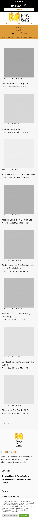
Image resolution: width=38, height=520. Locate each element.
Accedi (19, 9)
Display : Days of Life (12, 129)
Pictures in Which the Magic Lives (18, 174)
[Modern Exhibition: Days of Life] (19, 199)
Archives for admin (17, 37)
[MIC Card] (19, 17)
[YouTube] (22, 1)
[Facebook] (15, 1)
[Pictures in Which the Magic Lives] (19, 153)
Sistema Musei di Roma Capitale (15, 476)
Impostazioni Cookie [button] (10, 515)
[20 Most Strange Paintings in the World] (19, 341)
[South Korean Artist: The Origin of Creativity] (19, 293)
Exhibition (17, 78)
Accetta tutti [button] (24, 515)
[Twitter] (18, 1)
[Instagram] (20, 1)
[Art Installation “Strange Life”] (19, 62)
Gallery (16, 357)
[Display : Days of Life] (19, 108)
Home (3, 37)
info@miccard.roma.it (11, 496)
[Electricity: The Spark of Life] (19, 389)
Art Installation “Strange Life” (16, 83)
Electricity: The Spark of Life (15, 410)
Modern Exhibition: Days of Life (17, 220)
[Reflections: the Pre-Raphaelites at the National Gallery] (19, 244)
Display (15, 124)
